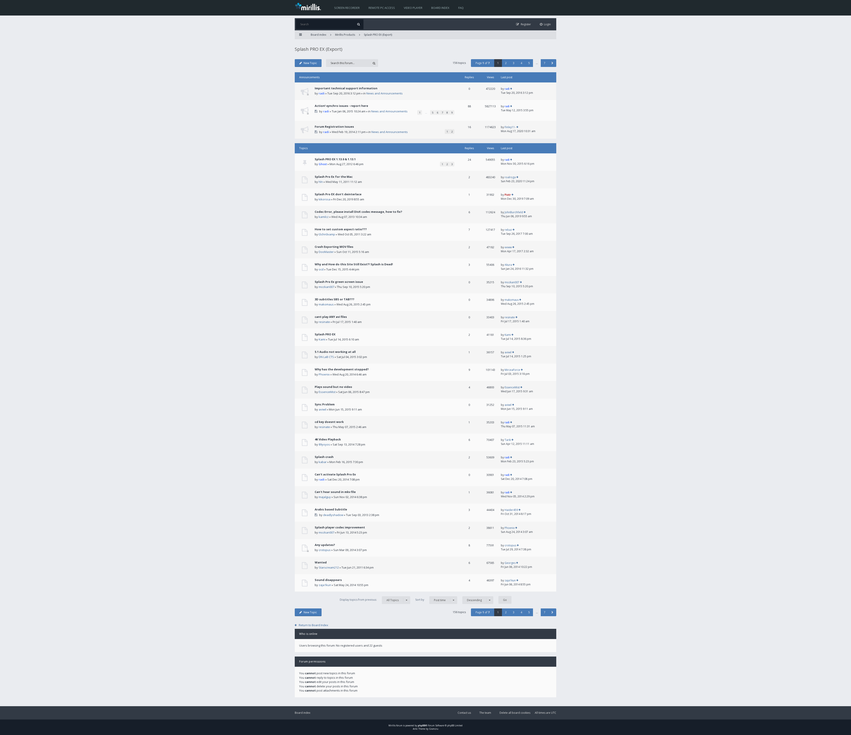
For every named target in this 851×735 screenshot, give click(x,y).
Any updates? (325, 545)
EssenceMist (327, 392)
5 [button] (529, 63)
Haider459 (511, 510)
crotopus (325, 550)
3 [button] (513, 63)
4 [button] (521, 63)
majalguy (325, 497)
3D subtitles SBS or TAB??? (334, 299)
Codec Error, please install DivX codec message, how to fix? (358, 212)
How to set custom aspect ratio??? (341, 229)
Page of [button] (483, 63)
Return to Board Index (313, 625)
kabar (323, 462)
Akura (508, 265)
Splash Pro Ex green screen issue (339, 282)
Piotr (508, 195)
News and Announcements (384, 93)
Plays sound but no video (333, 387)
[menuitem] (545, 24)
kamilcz (324, 217)
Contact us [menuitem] (464, 713)
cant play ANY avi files (331, 317)
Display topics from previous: (369, 600)
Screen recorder (347, 8)
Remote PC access (382, 8)
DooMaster (326, 252)
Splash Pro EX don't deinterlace (338, 194)
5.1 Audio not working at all (335, 352)
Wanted (321, 562)
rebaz (508, 230)
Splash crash (324, 457)
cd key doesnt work (329, 422)
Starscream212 (329, 567)
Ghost (323, 164)
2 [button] (506, 63)
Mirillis (392, 725)
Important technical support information (346, 88)
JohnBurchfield (514, 212)
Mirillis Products (345, 35)
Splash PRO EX (325, 334)
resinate (324, 322)
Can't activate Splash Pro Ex (335, 474)
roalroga (510, 177)
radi (322, 93)
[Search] (358, 24)
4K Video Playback (328, 439)
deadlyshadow (333, 515)
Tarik (508, 440)
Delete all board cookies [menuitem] (515, 713)
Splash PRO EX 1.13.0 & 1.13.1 (335, 159)
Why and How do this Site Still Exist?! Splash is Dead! (354, 264)
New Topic (310, 63)
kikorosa (324, 199)
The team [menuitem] (485, 713)
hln (321, 182)
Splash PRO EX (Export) (378, 35)
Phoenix (324, 374)
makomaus (326, 304)
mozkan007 (326, 287)
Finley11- (510, 127)
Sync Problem (325, 404)
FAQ (461, 8)
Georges (510, 563)
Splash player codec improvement (340, 527)
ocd (321, 269)
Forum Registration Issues (334, 127)
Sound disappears (328, 580)
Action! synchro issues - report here (341, 106)
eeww (508, 247)
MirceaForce (512, 370)
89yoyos (324, 444)
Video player (413, 8)
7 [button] (544, 63)
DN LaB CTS (326, 357)
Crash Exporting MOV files (334, 247)
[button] (552, 63)
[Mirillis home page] (309, 6)
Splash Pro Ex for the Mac (334, 177)
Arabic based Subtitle (331, 509)
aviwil (508, 352)
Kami (322, 339)
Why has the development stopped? (342, 369)
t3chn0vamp (327, 234)
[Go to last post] (511, 88)
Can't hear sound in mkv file (335, 492)
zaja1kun (325, 585)
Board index (440, 8)
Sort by (430, 600)
